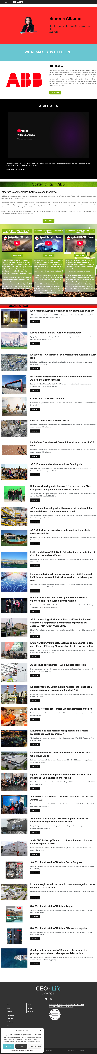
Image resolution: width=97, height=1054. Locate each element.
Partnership (10, 1015)
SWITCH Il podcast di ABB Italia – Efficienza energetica (58, 928)
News (8, 1008)
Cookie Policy (14, 1050)
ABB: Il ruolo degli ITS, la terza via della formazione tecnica (61, 708)
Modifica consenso (35, 1046)
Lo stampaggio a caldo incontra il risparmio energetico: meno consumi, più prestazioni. (62, 885)
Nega (21, 1046)
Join (8, 1025)
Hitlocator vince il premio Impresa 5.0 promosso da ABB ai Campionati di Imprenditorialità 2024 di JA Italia (60, 488)
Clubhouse (10, 1018)
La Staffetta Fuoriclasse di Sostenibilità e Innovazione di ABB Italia (62, 444)
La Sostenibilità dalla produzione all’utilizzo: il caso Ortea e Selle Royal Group (61, 754)
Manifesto (10, 1022)
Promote (30, 1011)
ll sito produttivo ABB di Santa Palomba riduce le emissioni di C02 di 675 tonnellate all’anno (62, 553)
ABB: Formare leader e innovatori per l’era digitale (56, 464)
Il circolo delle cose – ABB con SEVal (49, 420)
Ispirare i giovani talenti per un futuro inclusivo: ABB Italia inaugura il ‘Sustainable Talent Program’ (60, 776)
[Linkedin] (46, 999)
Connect (29, 1008)
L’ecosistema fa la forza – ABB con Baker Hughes (55, 332)
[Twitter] (48, 999)
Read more (35, 321)
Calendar (9, 1011)
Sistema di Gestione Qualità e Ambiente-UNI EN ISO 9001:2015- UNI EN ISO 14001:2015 (66, 1006)
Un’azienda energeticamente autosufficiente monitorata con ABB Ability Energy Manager (61, 378)
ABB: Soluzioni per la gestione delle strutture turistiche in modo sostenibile (60, 531)
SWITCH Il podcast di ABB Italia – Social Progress (56, 862)
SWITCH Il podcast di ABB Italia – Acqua (51, 906)
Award (29, 1005)
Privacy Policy (80, 1051)
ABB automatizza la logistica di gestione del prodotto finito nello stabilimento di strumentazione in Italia (61, 510)
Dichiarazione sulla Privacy (26, 1050)
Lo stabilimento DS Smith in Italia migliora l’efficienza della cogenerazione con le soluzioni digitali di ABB (61, 688)
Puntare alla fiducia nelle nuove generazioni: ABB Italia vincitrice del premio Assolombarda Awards (58, 599)
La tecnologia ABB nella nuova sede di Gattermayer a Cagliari (62, 310)
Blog (8, 1005)
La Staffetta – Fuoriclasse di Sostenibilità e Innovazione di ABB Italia (63, 356)
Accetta (8, 1046)
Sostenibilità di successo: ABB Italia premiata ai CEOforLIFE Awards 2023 (61, 798)
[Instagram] (51, 999)
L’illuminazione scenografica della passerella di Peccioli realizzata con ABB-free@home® (59, 732)
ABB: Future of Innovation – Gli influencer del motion (58, 664)
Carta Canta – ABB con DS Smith (47, 398)
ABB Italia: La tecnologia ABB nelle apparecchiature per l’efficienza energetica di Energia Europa (59, 820)
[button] (41, 1030)
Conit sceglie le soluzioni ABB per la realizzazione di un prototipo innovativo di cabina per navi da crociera (59, 951)
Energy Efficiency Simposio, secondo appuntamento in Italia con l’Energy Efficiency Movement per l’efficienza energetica (61, 644)
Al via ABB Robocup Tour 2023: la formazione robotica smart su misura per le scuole (61, 842)
